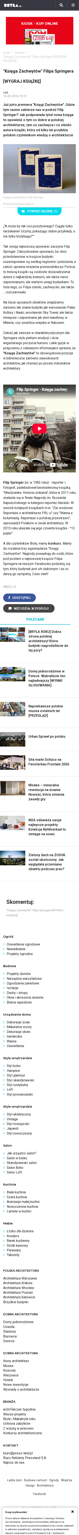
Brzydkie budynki (15, 1302)
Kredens (13, 1236)
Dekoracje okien (18, 1032)
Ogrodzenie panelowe (23, 983)
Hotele (8, 1380)
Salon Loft (14, 1172)
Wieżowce (11, 1375)
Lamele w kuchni (19, 1211)
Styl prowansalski (20, 1094)
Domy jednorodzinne (18, 1322)
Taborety (13, 1255)
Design (30, 1485)
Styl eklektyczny (19, 1114)
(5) (42, 211)
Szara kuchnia (17, 1197)
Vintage (12, 1119)
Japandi (12, 1128)
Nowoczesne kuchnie (22, 1207)
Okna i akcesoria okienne (25, 997)
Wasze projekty (14, 1414)
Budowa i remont (35, 1480)
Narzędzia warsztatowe (24, 979)
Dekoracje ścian (18, 1022)
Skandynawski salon (22, 1163)
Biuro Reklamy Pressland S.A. (25, 1458)
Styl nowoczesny (19, 1133)
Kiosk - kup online (39, 24)
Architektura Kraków (17, 1283)
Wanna (11, 1041)
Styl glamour (16, 1075)
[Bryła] (13, 5)
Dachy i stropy (17, 993)
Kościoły (9, 1370)
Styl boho (14, 1066)
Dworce (9, 1341)
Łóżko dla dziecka (20, 1231)
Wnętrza (66, 1480)
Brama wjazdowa (19, 1002)
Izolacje (12, 988)
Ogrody (54, 1480)
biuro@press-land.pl (18, 1453)
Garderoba (14, 1036)
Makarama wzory (19, 1027)
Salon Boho (15, 1168)
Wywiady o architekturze (21, 1389)
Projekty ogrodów (20, 954)
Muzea (8, 1366)
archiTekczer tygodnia (19, 1409)
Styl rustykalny (17, 1085)
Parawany (14, 1250)
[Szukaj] (61, 5)
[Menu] (73, 5)
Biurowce (10, 1336)
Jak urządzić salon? (21, 1153)
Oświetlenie (15, 1046)
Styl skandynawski (20, 1080)
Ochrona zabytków (16, 1424)
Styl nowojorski (18, 1124)
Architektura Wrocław (18, 1288)
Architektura (45, 1485)
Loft (10, 1090)
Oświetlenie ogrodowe (23, 944)
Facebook (39, 1494)
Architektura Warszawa (20, 1278)
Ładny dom (14, 1480)
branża (19, 53)
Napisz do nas (13, 1462)
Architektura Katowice (19, 1297)
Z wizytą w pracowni (18, 1428)
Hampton (13, 1071)
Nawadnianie (16, 949)
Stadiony (9, 1331)
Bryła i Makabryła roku (19, 1419)
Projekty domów (19, 974)
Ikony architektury (16, 1361)
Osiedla (9, 1327)
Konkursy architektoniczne (22, 1433)
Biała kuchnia (16, 1192)
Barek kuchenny (18, 1241)
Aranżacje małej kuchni (23, 1202)
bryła (6, 53)
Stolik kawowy (17, 1246)
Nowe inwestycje (15, 1385)
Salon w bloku (17, 1158)
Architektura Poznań (18, 1293)
